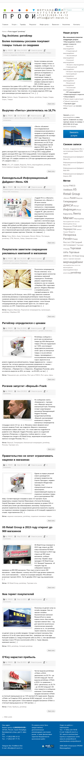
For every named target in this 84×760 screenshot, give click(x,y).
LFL (8, 165)
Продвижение (23, 97)
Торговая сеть (14, 445)
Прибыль (15, 707)
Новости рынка (36, 50)
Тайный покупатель (71, 101)
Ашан (19, 236)
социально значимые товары (41, 516)
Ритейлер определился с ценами (23, 323)
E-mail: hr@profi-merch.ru (69, 732)
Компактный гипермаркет (33, 442)
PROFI (10, 50)
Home (4, 31)
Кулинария (25, 236)
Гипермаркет (18, 442)
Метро (38, 236)
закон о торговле (68, 259)
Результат (32, 24)
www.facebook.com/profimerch (70, 741)
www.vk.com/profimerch (68, 739)
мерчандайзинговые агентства (71, 265)
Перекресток (69, 229)
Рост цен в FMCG (33, 375)
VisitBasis (68, 190)
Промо (31, 97)
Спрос (4, 99)
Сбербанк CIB (15, 312)
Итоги (78, 210)
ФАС (70, 256)
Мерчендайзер (68, 224)
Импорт (76, 206)
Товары (10, 99)
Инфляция (69, 209)
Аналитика (66, 24)
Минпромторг (67, 226)
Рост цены (44, 375)
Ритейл (67, 238)
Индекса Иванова (13, 310)
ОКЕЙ (79, 226)
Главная (5, 24)
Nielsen (9, 97)
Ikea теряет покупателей (18, 594)
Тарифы (23, 24)
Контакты (76, 24)
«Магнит (66, 198)
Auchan (66, 186)
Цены (51, 375)
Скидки (50, 97)
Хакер (22, 238)
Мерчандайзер (79, 218)
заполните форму (69, 126)
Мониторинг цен (70, 106)
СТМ (11, 238)
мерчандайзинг (37, 165)
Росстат (66, 242)
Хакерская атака (31, 238)
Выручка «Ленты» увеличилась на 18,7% (29, 110)
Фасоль (16, 238)
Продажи (65, 232)
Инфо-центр (44, 24)
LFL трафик (15, 165)
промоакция (45, 310)
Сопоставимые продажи (10, 167)
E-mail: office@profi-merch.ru (12, 748)
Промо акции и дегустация (73, 99)
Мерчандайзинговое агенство (71, 221)
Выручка (23, 165)
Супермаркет (71, 245)
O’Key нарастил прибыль (19, 657)
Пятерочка (69, 234)
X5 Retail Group (12, 583)
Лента (29, 165)
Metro (14, 236)
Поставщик (45, 236)
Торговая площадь (27, 167)
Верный (10, 442)
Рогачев (5, 445)
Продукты (72, 232)
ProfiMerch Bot (17, 746)
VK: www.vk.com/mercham (69, 734)
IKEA (9, 646)
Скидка (45, 97)
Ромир (75, 239)
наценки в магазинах (14, 516)
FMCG (72, 185)
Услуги (14, 24)
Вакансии (55, 24)
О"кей (9, 707)
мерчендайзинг (68, 267)
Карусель (67, 214)
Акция (15, 97)
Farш (9, 236)
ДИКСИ (68, 205)
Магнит (32, 236)
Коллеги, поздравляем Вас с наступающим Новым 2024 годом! (73, 151)
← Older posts (7, 717)
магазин (78, 259)
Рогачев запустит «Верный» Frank (24, 386)
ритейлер (38, 97)
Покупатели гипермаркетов (30, 310)
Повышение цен (13, 375)
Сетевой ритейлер (25, 646)
